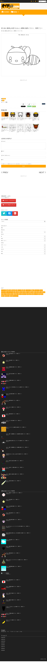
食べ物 (2, 249)
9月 (30, 294)
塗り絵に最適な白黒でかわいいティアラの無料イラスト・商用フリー (17, 440)
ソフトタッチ (28, 290)
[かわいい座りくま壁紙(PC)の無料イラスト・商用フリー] (5, 115)
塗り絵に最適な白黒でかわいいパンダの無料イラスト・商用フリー (20, 119)
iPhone (21, 292)
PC (14, 292)
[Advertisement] (10, 89)
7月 (32, 292)
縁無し (33, 290)
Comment (3, 141)
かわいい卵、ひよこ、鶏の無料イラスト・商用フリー (4, 130)
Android (17, 292)
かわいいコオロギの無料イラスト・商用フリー (28, 119)
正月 (40, 292)
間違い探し (3, 229)
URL (2, 159)
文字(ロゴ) (24, 294)
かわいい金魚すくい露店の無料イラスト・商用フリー (15, 467)
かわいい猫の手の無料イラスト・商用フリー (13, 593)
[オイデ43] (10, 6)
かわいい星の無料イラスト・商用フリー (12, 360)
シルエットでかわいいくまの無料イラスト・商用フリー (15, 606)
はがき (41, 290)
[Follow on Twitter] (36, 1)
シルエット (37, 290)
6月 (27, 294)
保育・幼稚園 (28, 292)
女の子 (5, 294)
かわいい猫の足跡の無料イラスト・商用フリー (14, 546)
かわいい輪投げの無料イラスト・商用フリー (13, 599)
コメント (3, 102)
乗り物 (2, 234)
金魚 (32, 294)
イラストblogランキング (9, 204)
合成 (38, 292)
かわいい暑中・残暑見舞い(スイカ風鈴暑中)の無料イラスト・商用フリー (18, 433)
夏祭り (35, 292)
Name (3, 151)
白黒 (3, 100)
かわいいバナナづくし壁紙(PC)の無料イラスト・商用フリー (16, 427)
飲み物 (2, 242)
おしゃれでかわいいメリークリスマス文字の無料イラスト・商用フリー (18, 526)
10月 (24, 292)
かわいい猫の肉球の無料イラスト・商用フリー (14, 519)
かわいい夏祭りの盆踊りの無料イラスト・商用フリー (15, 474)
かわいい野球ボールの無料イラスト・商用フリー (14, 492)
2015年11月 (3, 639)
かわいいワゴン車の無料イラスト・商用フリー (14, 420)
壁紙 (7, 290)
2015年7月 (3, 646)
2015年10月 (3, 641)
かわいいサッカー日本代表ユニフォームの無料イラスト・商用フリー (17, 387)
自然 (2, 251)
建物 (2, 227)
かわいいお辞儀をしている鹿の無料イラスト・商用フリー (35, 130)
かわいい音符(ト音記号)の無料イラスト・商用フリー (15, 460)
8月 (2, 294)
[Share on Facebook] (38, 1)
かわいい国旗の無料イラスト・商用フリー (13, 413)
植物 (2, 238)
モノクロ (19, 290)
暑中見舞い (16, 294)
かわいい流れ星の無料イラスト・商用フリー (13, 480)
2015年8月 (3, 644)
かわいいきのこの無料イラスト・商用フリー (13, 407)
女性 (42, 294)
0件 (7, 102)
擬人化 (12, 294)
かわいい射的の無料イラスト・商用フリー (13, 353)
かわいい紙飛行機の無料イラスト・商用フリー (14, 566)
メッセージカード (10, 292)
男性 (39, 294)
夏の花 (44, 292)
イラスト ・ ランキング (9, 200)
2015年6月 (3, 648)
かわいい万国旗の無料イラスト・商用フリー (13, 380)
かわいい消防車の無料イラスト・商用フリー (13, 586)
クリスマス (3, 290)
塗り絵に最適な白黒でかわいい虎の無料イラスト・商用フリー (12, 130)
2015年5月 (3, 650)
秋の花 (8, 294)
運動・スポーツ (3, 240)
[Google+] (33, 1)
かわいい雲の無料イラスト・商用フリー (12, 539)
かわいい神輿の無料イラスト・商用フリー (13, 400)
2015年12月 (3, 637)
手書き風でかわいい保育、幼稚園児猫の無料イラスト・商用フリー (12, 119)
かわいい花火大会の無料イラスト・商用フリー (14, 373)
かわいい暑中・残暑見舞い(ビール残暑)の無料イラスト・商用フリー (17, 447)
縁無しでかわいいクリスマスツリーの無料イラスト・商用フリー (17, 559)
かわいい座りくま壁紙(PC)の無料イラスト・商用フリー (4, 119)
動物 (3, 98)
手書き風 (13, 290)
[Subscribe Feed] (31, 1)
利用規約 (7, 573)
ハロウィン (3, 292)
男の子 (20, 294)
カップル (35, 294)
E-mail (3, 155)
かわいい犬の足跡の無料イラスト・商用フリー (14, 393)
